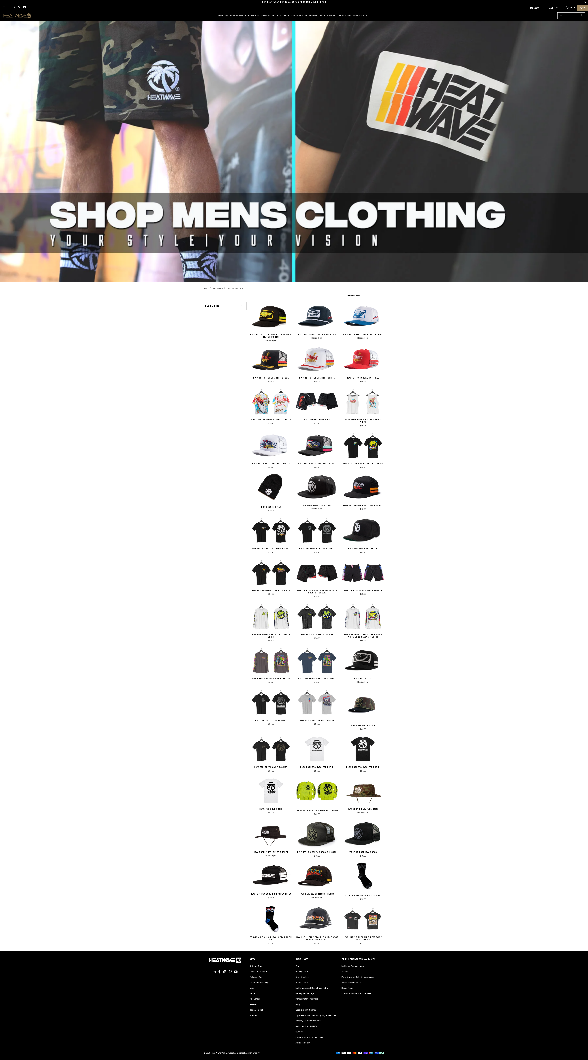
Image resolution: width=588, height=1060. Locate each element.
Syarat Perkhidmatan (351, 982)
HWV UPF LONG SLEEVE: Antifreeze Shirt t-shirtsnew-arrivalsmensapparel (271, 616)
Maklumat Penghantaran (352, 966)
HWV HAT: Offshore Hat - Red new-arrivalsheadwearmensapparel (362, 359)
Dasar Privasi (347, 988)
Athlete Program (303, 1043)
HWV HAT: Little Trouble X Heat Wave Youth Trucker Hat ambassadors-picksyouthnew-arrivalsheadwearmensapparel (317, 919)
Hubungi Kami (302, 971)
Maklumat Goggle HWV (306, 1026)
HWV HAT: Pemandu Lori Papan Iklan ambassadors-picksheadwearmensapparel (271, 875)
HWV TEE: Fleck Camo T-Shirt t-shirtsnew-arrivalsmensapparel (271, 749)
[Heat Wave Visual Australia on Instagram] (14, 8)
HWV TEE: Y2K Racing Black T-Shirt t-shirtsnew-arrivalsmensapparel (362, 445)
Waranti (344, 971)
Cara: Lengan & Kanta (306, 1010)
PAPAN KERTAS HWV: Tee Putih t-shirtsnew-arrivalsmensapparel (317, 749)
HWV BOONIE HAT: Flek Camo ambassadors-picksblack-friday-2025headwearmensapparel (362, 791)
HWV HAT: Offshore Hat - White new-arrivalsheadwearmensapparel (317, 359)
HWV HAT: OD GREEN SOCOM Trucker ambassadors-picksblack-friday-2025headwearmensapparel (317, 834)
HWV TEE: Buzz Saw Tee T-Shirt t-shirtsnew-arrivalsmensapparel (317, 530)
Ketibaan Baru (256, 966)
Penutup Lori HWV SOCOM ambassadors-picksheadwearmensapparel (362, 834)
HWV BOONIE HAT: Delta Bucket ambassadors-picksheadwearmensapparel (271, 834)
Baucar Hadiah (256, 1010)
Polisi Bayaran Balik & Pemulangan (357, 977)
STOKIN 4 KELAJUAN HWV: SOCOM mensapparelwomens (362, 875)
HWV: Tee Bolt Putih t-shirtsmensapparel (271, 791)
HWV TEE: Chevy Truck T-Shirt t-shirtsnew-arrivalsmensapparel (317, 702)
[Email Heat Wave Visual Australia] (3, 8)
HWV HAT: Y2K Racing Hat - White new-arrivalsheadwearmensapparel (271, 445)
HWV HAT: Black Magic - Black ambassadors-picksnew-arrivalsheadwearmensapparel (317, 875)
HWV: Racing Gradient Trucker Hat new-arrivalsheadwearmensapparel (362, 487)
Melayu (535, 8)
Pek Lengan (255, 999)
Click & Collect (302, 977)
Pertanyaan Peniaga (305, 993)
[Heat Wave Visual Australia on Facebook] (9, 8)
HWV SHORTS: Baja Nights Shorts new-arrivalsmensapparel (362, 572)
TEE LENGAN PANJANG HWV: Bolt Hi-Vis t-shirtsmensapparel (317, 791)
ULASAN (299, 1032)
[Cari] (581, 15)
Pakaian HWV (256, 977)
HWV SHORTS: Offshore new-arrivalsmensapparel (317, 401)
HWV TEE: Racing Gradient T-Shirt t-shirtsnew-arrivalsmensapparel (271, 530)
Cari (297, 966)
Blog (298, 1004)
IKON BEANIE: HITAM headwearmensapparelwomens (271, 487)
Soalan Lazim (302, 982)
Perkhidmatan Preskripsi (307, 999)
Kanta (252, 993)
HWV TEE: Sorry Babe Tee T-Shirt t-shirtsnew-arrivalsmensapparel (317, 660)
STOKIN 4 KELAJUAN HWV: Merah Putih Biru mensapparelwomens (271, 919)
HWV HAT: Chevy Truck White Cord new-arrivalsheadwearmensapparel (362, 316)
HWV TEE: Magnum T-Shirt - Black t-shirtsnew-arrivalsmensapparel (271, 572)
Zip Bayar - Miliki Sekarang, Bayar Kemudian (316, 1015)
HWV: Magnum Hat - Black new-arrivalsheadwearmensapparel (362, 530)
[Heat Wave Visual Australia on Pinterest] (19, 8)
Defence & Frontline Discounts (309, 1037)
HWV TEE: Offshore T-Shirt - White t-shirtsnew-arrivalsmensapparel (271, 401)
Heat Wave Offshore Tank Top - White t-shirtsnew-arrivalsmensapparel (362, 401)
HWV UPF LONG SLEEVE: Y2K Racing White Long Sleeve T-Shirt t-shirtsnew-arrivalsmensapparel (362, 616)
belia (252, 988)
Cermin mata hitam (258, 971)
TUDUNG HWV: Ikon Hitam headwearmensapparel (317, 487)
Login (571, 8)
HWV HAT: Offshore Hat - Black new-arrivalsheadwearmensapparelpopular (271, 359)
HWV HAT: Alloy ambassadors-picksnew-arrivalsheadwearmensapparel (362, 660)
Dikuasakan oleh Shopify (248, 1053)
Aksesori (254, 1004)
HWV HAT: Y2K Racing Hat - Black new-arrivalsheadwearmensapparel (317, 445)
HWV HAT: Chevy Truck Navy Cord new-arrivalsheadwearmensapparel (317, 316)
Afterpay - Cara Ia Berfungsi (308, 1021)
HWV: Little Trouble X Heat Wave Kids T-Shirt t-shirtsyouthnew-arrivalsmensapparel (362, 919)
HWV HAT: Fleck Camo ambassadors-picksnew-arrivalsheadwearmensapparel (362, 705)
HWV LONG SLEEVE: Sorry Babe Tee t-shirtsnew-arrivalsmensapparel (271, 660)
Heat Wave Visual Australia (223, 1053)
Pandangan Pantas (271, 323)
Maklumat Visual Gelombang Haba (312, 988)
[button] (253, 15)
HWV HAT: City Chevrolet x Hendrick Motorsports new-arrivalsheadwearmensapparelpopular (271, 316)
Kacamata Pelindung (259, 982)
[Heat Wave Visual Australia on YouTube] (24, 8)
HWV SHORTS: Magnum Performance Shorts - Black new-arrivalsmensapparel (317, 572)
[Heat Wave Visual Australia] (17, 15)
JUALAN (253, 1015)
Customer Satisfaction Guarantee (356, 993)
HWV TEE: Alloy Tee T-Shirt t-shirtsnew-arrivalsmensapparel (271, 702)
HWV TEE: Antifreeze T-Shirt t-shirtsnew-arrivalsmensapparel (317, 616)
